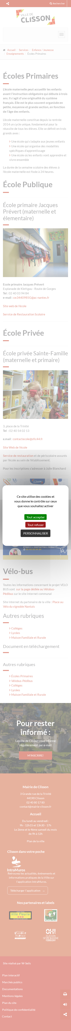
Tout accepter (35, 517)
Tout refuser (35, 525)
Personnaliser (35, 533)
